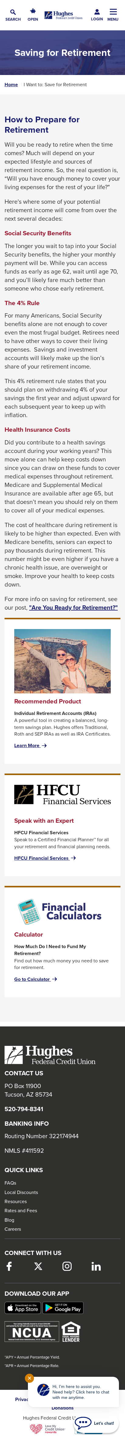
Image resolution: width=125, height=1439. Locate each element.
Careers (13, 1229)
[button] (13, 15)
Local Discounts (21, 1192)
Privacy (23, 1399)
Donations (63, 1408)
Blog (9, 1219)
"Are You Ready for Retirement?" (73, 607)
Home (11, 84)
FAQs (10, 1182)
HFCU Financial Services (45, 858)
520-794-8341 (24, 1109)
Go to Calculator (36, 979)
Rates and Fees (21, 1210)
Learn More (31, 745)
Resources (16, 1201)
